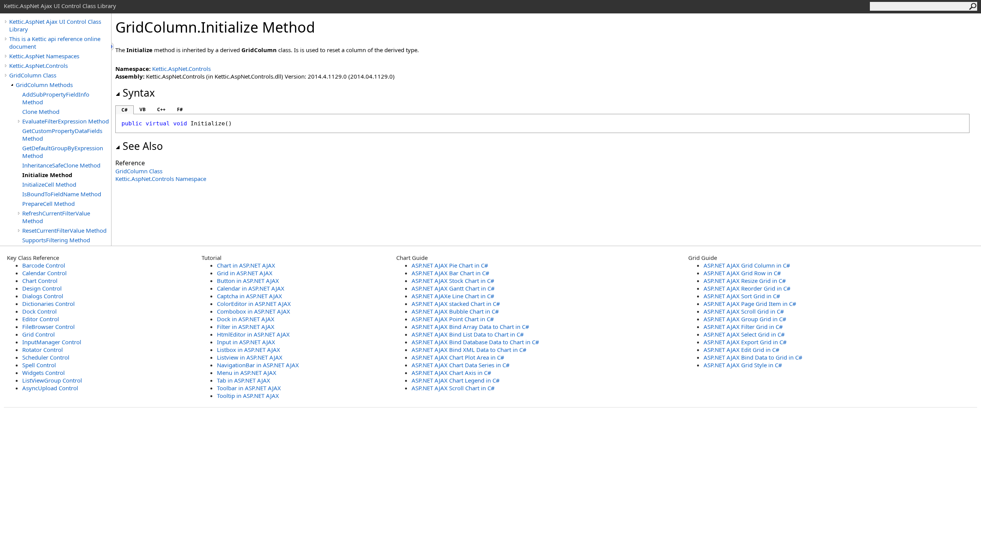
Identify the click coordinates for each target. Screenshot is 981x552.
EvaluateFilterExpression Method (65, 121)
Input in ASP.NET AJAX (246, 342)
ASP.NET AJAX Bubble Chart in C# (455, 311)
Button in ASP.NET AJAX (248, 280)
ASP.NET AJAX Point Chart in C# (453, 319)
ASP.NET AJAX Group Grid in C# (745, 319)
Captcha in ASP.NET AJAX (249, 296)
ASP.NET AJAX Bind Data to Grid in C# (753, 357)
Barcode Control (43, 265)
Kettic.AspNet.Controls (38, 65)
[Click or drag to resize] (113, 46)
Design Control (42, 288)
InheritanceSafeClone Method (61, 165)
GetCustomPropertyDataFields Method (62, 134)
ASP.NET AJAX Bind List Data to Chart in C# (468, 334)
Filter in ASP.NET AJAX (245, 326)
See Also (143, 146)
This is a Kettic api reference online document (54, 42)
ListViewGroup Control (52, 380)
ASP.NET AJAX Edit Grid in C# (741, 349)
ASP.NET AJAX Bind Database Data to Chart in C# (475, 342)
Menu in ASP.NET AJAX (246, 372)
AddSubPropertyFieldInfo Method (55, 98)
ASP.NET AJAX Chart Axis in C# (451, 372)
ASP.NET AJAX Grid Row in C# (742, 273)
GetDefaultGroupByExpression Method (62, 151)
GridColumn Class (32, 75)
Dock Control (39, 311)
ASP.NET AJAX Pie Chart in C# (450, 265)
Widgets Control (43, 372)
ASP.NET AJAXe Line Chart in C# (453, 296)
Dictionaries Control (48, 303)
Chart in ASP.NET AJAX (246, 265)
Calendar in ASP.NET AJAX (250, 288)
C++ (161, 109)
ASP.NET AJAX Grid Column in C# (747, 265)
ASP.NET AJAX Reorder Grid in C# (747, 288)
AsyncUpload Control (50, 388)
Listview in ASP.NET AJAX (249, 357)
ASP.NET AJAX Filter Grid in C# (743, 326)
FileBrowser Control (48, 326)
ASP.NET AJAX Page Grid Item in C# (750, 303)
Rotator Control (42, 349)
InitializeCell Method (49, 184)
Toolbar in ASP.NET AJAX (249, 388)
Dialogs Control (42, 296)
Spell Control (39, 365)
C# (124, 110)
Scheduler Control (45, 357)
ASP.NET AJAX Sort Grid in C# (742, 296)
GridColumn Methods (44, 85)
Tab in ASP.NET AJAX (243, 380)
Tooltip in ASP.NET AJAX (248, 395)
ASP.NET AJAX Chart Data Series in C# (461, 365)
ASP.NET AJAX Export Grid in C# (745, 342)
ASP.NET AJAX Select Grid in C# (744, 334)
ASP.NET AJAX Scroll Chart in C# (453, 388)
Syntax (139, 93)
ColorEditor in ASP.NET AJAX (254, 303)
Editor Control (40, 319)
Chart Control (39, 280)
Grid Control (38, 334)
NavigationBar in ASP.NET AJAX (258, 365)
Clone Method (40, 111)
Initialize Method (47, 175)
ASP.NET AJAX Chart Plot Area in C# (458, 357)
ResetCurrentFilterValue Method (64, 230)
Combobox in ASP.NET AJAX (253, 311)
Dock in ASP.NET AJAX (245, 319)
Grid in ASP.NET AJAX (244, 273)
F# (180, 109)
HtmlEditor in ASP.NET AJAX (253, 334)
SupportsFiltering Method (56, 240)
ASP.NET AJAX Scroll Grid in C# (744, 311)
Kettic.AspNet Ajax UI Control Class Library (55, 25)
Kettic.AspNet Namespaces (44, 56)
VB (142, 109)
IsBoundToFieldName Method (61, 194)
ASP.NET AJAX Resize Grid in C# (745, 280)
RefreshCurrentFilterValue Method (56, 217)
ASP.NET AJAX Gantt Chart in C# (453, 288)
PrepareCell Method (48, 203)
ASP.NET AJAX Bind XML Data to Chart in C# (469, 349)
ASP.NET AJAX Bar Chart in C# (450, 273)
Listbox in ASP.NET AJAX (248, 349)
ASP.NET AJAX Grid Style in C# (743, 365)
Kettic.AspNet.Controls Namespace (160, 178)
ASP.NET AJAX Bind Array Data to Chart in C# (470, 326)
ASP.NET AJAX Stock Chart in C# (453, 280)
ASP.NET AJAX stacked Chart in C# (456, 303)
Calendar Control (44, 273)
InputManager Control (51, 342)
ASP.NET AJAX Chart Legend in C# (456, 380)
